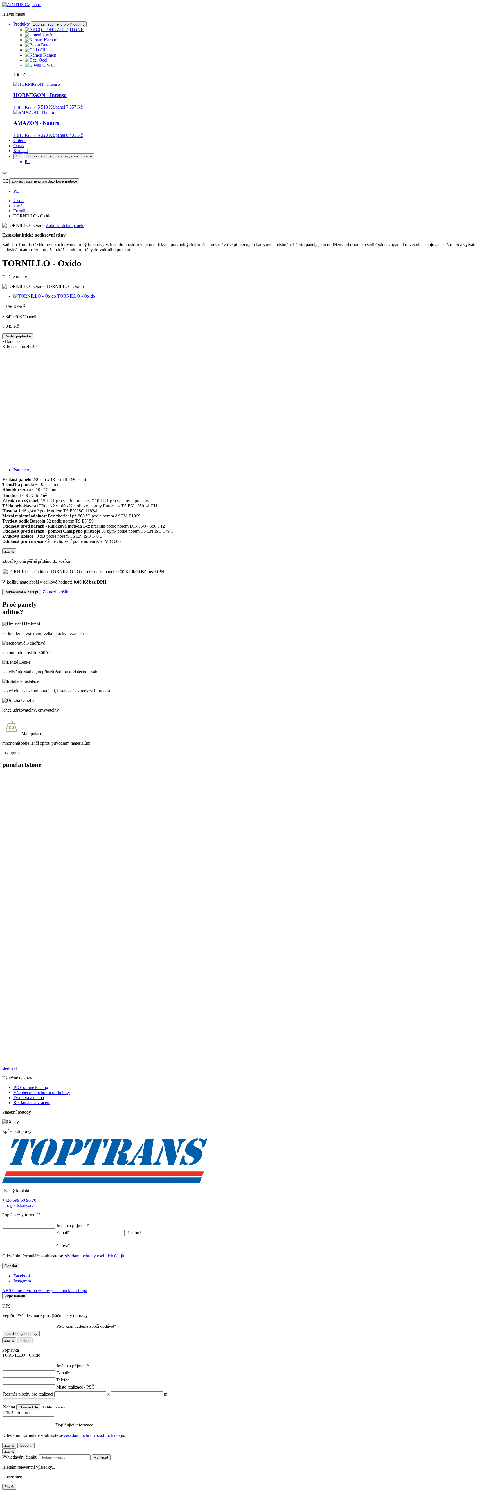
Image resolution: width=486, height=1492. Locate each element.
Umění (48, 34)
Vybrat (25, 1340)
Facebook (22, 1275)
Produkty (22, 24)
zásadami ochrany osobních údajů (94, 1256)
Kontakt (21, 150)
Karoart (50, 39)
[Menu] (4, 173)
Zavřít (9, 551)
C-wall (48, 65)
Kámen (49, 55)
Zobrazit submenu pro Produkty (58, 24)
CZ (18, 156)
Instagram (22, 1281)
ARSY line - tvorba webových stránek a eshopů (44, 1290)
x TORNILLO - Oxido (89, 571)
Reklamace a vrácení (32, 1102)
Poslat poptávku (17, 336)
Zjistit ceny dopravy (21, 1333)
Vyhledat (101, 1457)
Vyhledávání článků (20, 1457)
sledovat (9, 1068)
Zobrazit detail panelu (65, 225)
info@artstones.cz (18, 1205)
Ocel (43, 60)
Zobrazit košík (55, 591)
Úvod (19, 200)
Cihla (45, 50)
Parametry (23, 469)
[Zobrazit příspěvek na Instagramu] (70, 892)
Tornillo (21, 210)
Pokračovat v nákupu (21, 592)
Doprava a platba (29, 1097)
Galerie (20, 140)
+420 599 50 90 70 (19, 1200)
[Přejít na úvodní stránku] (21, 4)
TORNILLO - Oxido (76, 296)
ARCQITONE (70, 29)
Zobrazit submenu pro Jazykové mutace (59, 156)
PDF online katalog (31, 1087)
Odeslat (10, 1266)
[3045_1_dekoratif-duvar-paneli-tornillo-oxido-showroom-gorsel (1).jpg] (243, 406)
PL (27, 161)
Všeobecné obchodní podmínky (42, 1092)
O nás (19, 145)
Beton (46, 44)
